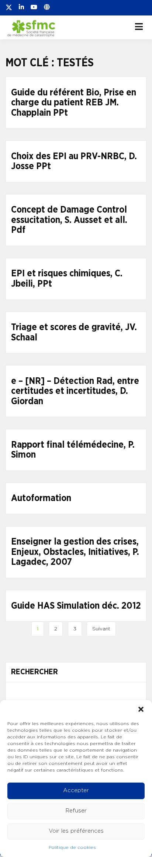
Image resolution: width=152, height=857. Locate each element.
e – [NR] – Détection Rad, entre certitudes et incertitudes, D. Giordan (75, 391)
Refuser (76, 811)
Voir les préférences (76, 831)
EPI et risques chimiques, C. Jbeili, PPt (66, 278)
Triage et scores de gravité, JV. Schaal (74, 332)
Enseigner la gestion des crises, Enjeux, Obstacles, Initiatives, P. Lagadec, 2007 (75, 552)
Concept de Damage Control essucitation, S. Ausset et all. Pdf (69, 220)
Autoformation (41, 498)
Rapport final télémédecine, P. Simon (73, 450)
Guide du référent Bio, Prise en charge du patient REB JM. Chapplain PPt (73, 103)
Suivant (101, 629)
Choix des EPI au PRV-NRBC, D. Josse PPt (74, 161)
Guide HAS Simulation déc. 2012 (76, 606)
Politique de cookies (72, 847)
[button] (141, 709)
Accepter (76, 790)
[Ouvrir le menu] (138, 26)
